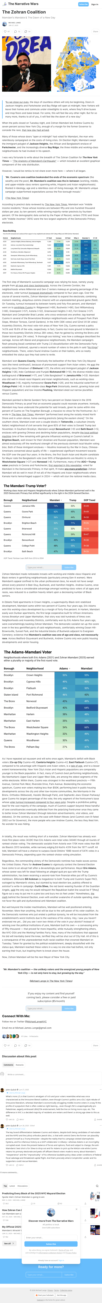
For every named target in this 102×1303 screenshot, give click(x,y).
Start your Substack (46, 1295)
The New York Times (17, 198)
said (13, 890)
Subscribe (83, 4)
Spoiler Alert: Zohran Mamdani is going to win (23, 1197)
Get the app (61, 1295)
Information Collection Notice (50, 1253)
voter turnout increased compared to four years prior (38, 802)
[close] (76, 1209)
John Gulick (11, 1089)
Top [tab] (5, 1186)
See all (7, 1243)
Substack (40, 1300)
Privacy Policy (71, 1253)
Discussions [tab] (22, 1186)
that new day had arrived (35, 130)
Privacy (50, 1290)
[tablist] (13, 1065)
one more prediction (76, 469)
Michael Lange (14, 23)
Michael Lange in (39, 981)
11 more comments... (9, 1172)
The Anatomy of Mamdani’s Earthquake (34, 161)
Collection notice (66, 1290)
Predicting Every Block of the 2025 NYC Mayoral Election (33, 1193)
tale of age (76, 766)
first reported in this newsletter (65, 465)
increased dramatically (41, 293)
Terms (56, 1290)
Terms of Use (64, 1250)
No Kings (92, 347)
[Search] (97, 1186)
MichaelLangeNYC (37, 1021)
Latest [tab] (12, 1186)
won (93, 364)
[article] (51, 1198)
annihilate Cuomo (23, 307)
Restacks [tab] (20, 1065)
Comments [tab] (8, 1065)
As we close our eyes (17, 102)
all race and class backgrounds (32, 285)
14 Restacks (33, 1036)
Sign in (94, 4)
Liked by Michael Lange (17, 1093)
